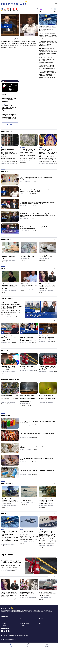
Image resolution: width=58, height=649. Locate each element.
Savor (3, 292)
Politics (17, 39)
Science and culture (6, 404)
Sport (2, 373)
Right (54, 600)
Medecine (34, 425)
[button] (46, 645)
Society (22, 162)
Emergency (4, 164)
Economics (5, 262)
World (2, 546)
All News (9, 124)
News (2, 618)
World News (42, 618)
